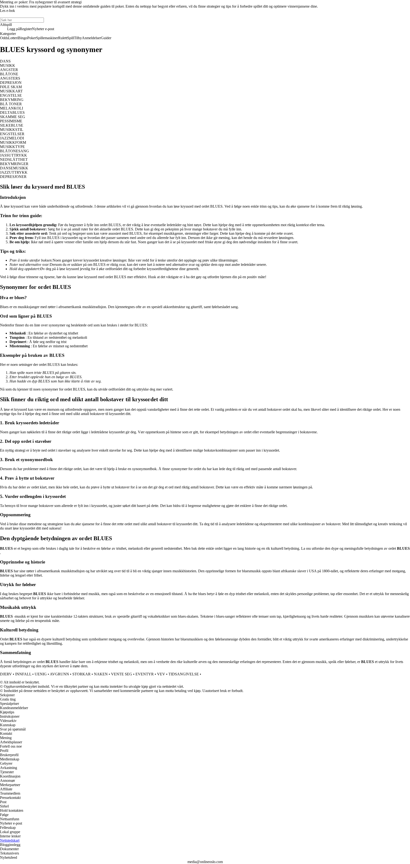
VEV (161, 674)
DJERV (6, 674)
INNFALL (23, 674)
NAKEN (101, 674)
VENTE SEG (121, 674)
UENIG (41, 674)
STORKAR (81, 674)
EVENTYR (144, 674)
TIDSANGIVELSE (183, 674)
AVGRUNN (59, 674)
